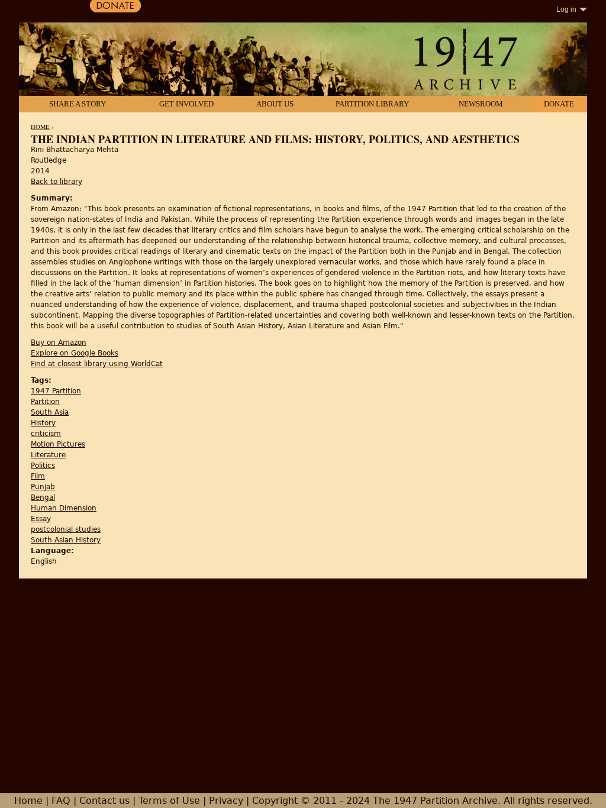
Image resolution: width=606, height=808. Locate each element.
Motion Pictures (58, 444)
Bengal (43, 497)
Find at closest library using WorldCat (97, 364)
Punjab (43, 487)
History (43, 423)
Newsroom (481, 103)
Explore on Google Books (74, 353)
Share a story (77, 103)
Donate (559, 103)
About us (275, 103)
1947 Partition (56, 391)
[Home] (303, 60)
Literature (48, 455)
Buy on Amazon (58, 342)
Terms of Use (169, 800)
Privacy (226, 800)
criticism (46, 433)
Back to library (56, 181)
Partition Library (372, 103)
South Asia (50, 412)
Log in (566, 9)
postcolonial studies (66, 529)
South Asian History (66, 540)
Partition (45, 401)
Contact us (104, 800)
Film (38, 476)
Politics (43, 465)
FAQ (60, 800)
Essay (41, 519)
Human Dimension (63, 508)
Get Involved (186, 103)
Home (40, 126)
